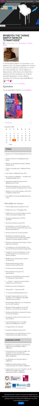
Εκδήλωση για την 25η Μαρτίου (15, 286)
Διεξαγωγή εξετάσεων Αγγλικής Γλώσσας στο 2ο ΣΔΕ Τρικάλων (18, 313)
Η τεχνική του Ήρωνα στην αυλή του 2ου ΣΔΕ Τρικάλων (18, 318)
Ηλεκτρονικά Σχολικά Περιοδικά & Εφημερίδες (19, 1)
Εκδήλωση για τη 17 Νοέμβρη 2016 (16, 210)
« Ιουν (10, 144)
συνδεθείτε (27, 90)
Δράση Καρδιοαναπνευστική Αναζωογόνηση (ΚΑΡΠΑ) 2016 (14, 264)
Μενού (3, 25)
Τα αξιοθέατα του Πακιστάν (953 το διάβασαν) (16, 360)
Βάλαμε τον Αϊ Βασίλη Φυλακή (15, 163)
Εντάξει (21, 403)
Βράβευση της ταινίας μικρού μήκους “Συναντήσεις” (17, 259)
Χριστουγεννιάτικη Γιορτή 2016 (15, 223)
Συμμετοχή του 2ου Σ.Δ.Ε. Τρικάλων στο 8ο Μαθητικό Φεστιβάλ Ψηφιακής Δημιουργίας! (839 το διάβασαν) (19, 370)
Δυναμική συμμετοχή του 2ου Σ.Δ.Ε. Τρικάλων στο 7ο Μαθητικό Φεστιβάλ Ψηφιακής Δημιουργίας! (17, 297)
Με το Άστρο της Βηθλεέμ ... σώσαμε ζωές (18, 176)
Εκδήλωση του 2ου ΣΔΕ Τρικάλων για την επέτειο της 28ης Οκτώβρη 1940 (18, 214)
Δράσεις (23, 43)
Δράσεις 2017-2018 (11, 154)
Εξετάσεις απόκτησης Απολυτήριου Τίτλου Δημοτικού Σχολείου (19, 243)
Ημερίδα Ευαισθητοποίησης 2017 (16, 330)
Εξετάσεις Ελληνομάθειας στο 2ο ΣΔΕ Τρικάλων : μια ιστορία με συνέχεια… (17, 308)
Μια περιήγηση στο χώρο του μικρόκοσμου (15, 272)
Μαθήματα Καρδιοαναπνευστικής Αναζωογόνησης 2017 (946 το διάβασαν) (18, 365)
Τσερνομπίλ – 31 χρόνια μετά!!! (15, 289)
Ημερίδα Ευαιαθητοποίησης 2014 (16, 181)
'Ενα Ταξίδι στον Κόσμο (13, 196)
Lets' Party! (9, 173)
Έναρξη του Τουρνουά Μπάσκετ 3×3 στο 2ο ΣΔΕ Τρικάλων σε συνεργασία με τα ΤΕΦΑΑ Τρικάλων (18, 253)
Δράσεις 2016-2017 (11, 159)
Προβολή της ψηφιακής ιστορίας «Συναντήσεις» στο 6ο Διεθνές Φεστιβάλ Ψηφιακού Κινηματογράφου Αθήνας (18, 237)
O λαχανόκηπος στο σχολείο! (14, 327)
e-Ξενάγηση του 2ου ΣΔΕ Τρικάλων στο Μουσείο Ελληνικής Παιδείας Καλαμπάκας (18, 248)
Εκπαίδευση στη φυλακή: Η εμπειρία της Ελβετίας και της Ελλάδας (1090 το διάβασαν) (18, 346)
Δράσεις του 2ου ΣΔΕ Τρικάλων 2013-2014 (18, 191)
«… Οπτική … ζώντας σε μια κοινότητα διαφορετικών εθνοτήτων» (17, 282)
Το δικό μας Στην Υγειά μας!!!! (14, 268)
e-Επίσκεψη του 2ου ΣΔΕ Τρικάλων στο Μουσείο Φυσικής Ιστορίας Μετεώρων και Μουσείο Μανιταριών (18, 227)
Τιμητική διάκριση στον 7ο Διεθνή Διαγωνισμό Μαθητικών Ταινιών (16, 322)
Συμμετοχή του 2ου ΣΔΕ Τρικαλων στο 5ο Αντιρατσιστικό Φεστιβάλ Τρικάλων (18, 334)
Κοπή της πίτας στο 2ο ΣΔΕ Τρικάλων (17, 233)
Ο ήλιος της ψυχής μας (12, 168)
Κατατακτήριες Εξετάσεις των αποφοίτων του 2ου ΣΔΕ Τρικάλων (18, 303)
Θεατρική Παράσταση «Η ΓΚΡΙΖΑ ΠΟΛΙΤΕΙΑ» (15, 219)
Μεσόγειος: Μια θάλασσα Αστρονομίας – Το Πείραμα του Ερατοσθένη (18, 277)
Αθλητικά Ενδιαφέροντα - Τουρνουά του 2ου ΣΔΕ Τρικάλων (18, 187)
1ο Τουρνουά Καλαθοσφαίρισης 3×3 (16, 293)
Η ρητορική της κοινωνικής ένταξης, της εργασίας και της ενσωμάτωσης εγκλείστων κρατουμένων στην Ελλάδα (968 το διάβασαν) (18, 353)
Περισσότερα (7, 80)
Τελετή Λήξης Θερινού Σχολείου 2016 (17, 207)
